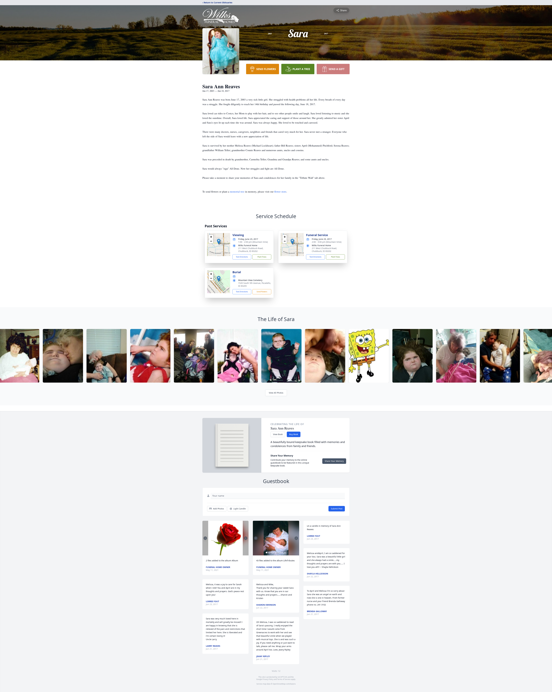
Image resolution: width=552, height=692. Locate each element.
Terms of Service (284, 679)
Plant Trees (261, 257)
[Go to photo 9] (280, 552)
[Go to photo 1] (224, 553)
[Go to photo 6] (275, 552)
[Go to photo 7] (276, 552)
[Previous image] (205, 538)
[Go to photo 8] (278, 552)
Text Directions (242, 257)
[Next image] (245, 538)
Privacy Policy (267, 679)
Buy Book (293, 434)
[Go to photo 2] (226, 553)
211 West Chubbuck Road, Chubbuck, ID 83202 (250, 249)
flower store (280, 191)
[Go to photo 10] (281, 552)
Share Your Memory (334, 461)
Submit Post (336, 508)
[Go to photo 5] (273, 552)
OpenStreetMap (279, 684)
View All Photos (276, 392)
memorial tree (237, 191)
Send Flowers (262, 291)
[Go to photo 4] (271, 552)
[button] (219, 242)
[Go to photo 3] (269, 552)
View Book (278, 434)
